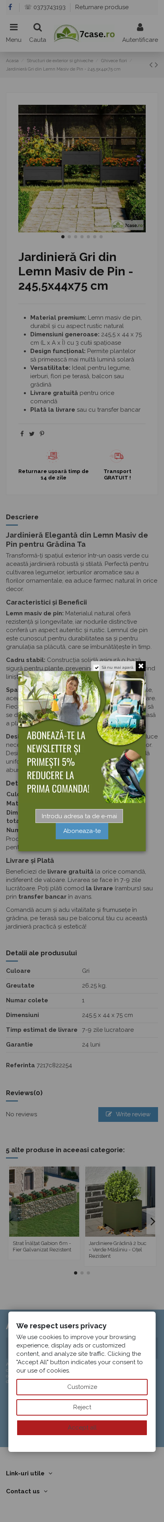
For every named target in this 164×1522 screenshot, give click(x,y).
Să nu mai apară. (118, 667)
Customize (82, 1386)
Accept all (82, 1427)
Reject (82, 1407)
